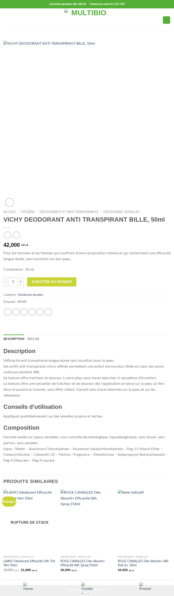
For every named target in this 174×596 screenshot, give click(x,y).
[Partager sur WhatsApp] (7, 312)
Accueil (9, 212)
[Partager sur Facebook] (15, 312)
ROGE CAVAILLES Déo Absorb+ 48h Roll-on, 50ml (143, 563)
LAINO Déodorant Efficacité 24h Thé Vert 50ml (29, 563)
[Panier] (166, 20)
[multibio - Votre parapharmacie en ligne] (87, 20)
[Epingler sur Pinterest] (40, 312)
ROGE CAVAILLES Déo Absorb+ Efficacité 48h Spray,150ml (82, 563)
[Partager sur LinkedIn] (48, 312)
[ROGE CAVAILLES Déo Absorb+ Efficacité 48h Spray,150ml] (86, 521)
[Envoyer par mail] (32, 312)
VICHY (22, 301)
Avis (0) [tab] (33, 339)
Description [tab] (13, 339)
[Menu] (6, 20)
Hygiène (28, 212)
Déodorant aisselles (121, 212)
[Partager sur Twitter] (24, 312)
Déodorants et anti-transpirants (69, 212)
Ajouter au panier (52, 282)
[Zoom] (9, 202)
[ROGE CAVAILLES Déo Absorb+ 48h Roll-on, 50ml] (144, 521)
